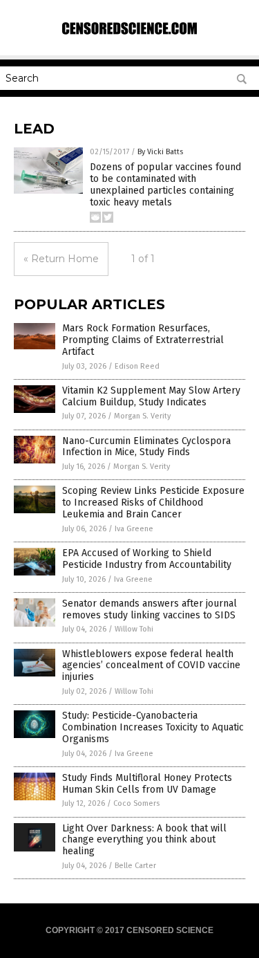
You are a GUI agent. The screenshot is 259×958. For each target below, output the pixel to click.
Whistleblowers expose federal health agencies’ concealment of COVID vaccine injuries (151, 665)
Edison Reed (137, 366)
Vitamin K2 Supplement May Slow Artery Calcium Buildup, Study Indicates (151, 396)
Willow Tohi (134, 629)
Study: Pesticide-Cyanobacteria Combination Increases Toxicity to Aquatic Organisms (153, 727)
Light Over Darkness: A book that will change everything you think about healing (144, 840)
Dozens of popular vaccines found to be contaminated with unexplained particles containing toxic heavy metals (165, 184)
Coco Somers (136, 803)
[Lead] (130, 35)
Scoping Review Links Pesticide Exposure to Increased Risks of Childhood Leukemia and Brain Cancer (153, 502)
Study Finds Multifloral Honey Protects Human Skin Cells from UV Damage (147, 783)
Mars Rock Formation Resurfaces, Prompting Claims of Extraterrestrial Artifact (143, 340)
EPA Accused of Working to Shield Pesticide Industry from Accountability (146, 559)
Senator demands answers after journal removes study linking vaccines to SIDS (149, 609)
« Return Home (61, 258)
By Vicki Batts (160, 151)
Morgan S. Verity (142, 416)
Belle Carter (135, 865)
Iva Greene (134, 528)
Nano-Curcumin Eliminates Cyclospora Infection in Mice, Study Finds (146, 447)
